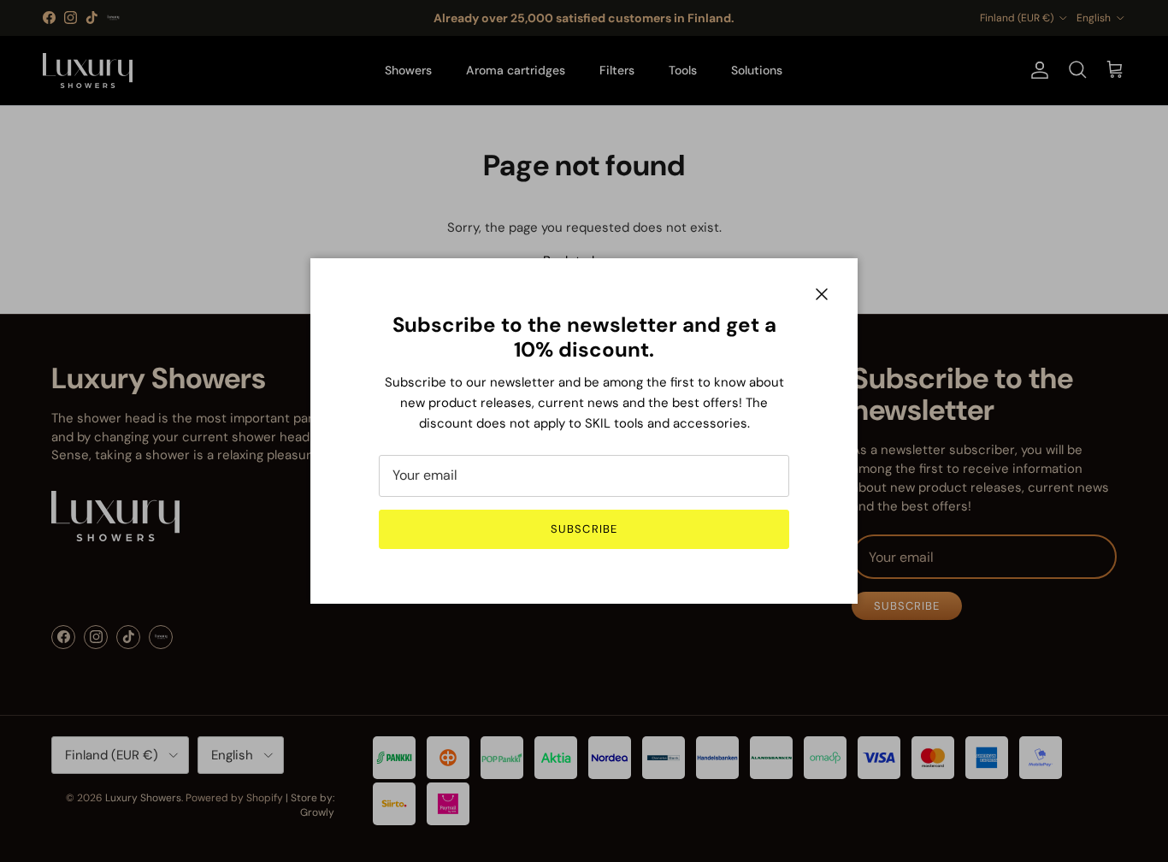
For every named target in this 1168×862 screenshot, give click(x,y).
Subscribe (583, 529)
